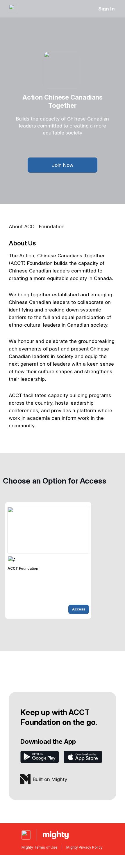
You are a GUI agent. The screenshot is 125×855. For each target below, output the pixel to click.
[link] (48, 560)
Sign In (106, 9)
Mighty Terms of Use (40, 847)
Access (78, 609)
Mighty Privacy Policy (84, 847)
